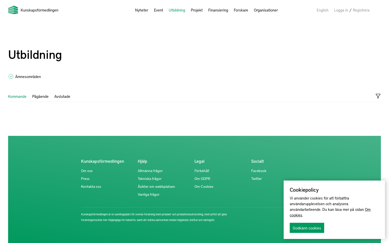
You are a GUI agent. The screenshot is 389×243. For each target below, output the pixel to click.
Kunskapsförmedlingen (39, 10)
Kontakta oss (91, 186)
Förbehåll (201, 170)
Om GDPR (202, 178)
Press (85, 178)
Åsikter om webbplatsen (156, 186)
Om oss (87, 170)
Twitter (256, 178)
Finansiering (218, 10)
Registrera (361, 10)
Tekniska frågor (150, 178)
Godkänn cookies (307, 227)
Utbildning (177, 10)
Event (158, 10)
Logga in (341, 10)
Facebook (258, 170)
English (322, 10)
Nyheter (141, 10)
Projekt (197, 10)
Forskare (241, 10)
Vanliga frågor (149, 194)
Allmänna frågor (150, 170)
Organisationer (266, 10)
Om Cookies (203, 186)
